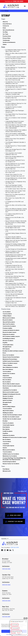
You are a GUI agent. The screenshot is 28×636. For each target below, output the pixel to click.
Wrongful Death (7, 346)
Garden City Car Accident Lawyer (12, 419)
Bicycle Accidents (8, 320)
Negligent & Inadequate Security (11, 394)
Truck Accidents (7, 313)
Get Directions (5, 566)
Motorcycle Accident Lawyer (11, 392)
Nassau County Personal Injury (11, 357)
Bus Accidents (7, 381)
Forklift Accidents (7, 431)
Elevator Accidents (8, 340)
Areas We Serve (7, 23)
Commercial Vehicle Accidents (11, 330)
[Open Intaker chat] (12, 635)
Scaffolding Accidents (9, 338)
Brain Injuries (6, 427)
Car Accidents (7, 311)
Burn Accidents (7, 379)
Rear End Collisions (8, 369)
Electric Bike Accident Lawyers (11, 384)
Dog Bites (5, 433)
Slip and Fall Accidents (9, 322)
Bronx (4, 353)
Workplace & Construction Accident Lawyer (15, 437)
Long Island (6, 443)
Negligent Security (8, 398)
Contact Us (6, 26)
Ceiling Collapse (7, 315)
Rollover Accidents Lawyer (10, 363)
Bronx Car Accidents (8, 355)
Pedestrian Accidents (8, 334)
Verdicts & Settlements (9, 42)
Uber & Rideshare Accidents (10, 367)
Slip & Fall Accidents (8, 410)
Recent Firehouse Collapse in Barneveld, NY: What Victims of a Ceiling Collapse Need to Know (15, 222)
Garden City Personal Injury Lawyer (12, 414)
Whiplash (5, 404)
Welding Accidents (8, 412)
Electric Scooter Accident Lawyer (12, 386)
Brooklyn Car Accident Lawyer (11, 416)
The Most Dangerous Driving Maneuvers (16, 249)
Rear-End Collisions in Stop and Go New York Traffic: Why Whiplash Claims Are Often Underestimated (15, 126)
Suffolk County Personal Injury (11, 361)
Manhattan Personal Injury (10, 359)
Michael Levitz (7, 471)
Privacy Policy (6, 38)
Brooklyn (5, 421)
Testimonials (6, 40)
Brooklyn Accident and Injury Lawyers (13, 351)
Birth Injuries (6, 349)
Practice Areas (7, 36)
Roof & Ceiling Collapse (9, 406)
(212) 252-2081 (6, 616)
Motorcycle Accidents (9, 318)
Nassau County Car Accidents (11, 463)
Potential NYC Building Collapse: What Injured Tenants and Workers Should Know (15, 245)
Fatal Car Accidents (8, 423)
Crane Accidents (7, 377)
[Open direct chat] (24, 618)
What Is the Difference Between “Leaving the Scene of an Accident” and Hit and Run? (16, 210)
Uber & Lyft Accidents (9, 324)
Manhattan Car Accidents (10, 456)
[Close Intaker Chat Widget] (27, 618)
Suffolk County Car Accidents (11, 454)
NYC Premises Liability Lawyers (11, 336)
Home (2, 10)
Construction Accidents (9, 326)
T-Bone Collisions (7, 365)
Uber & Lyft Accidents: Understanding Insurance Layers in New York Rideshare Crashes (16, 135)
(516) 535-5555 (18, 1)
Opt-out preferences (8, 30)
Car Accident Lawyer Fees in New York (15, 188)
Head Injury (6, 388)
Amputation (6, 375)
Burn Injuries (6, 429)
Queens (5, 447)
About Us (5, 21)
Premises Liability (7, 328)
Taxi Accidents (7, 371)
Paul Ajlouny (6, 469)
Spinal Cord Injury (7, 400)
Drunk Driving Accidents (9, 461)
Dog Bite (5, 342)
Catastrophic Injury (8, 344)
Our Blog (5, 32)
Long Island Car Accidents (10, 390)
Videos (4, 44)
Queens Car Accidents (9, 373)
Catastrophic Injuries (8, 425)
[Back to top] (25, 3)
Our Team (5, 34)
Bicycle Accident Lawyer (9, 332)
